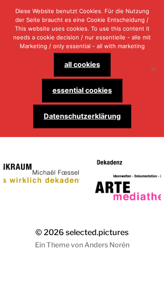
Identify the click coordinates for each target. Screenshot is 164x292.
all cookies (82, 64)
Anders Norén (106, 245)
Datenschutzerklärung (82, 116)
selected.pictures (97, 232)
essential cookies (82, 90)
